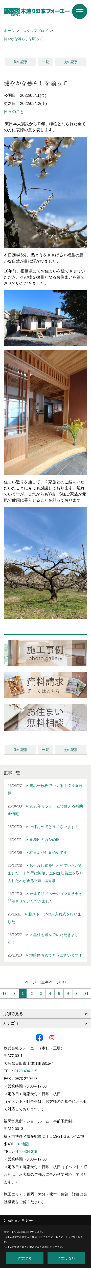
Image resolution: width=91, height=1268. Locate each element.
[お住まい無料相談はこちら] (45, 717)
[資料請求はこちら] (45, 685)
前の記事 (20, 62)
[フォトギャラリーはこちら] (45, 653)
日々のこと (14, 111)
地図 (25, 1144)
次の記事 (70, 62)
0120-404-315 (25, 1071)
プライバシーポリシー (52, 1237)
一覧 (45, 62)
